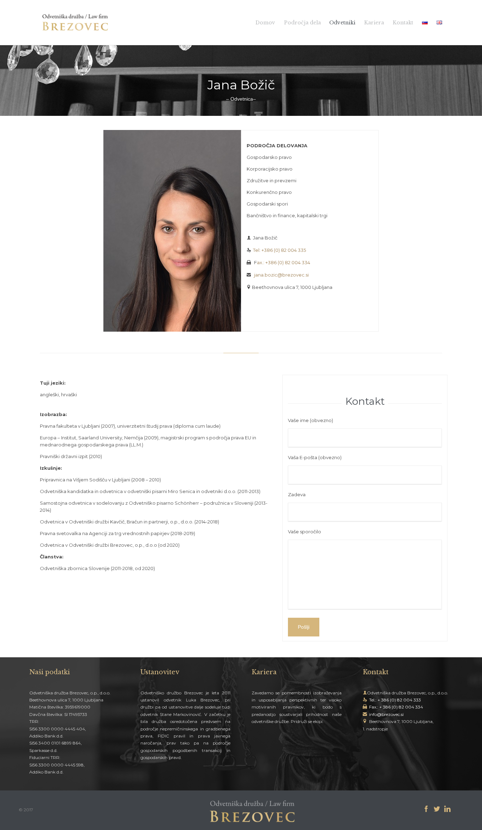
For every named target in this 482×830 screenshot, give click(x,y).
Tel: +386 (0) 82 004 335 (279, 250)
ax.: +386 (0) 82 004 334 (283, 262)
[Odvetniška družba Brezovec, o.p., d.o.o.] (75, 22)
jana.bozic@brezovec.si (281, 275)
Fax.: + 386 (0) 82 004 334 (396, 707)
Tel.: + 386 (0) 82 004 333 (395, 699)
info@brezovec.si (386, 714)
